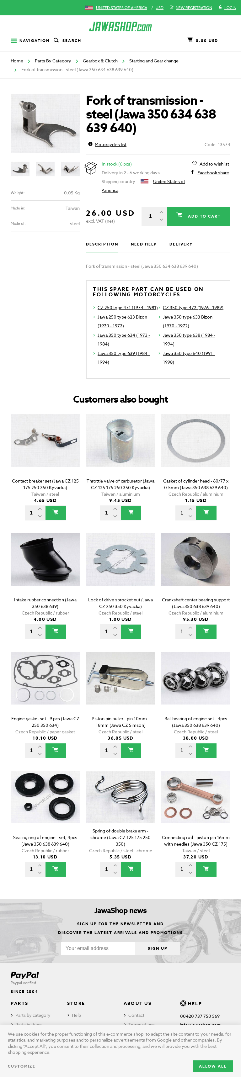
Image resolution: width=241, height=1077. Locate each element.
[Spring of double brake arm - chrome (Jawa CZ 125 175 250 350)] (120, 806)
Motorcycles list (110, 144)
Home (17, 61)
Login (230, 7)
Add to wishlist (214, 164)
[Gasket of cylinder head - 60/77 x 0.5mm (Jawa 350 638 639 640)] (195, 449)
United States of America (121, 7)
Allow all (213, 1066)
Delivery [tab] (180, 244)
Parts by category (33, 1015)
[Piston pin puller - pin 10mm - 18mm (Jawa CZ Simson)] (120, 687)
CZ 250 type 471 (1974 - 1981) (128, 307)
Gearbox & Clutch (100, 61)
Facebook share (213, 173)
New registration (194, 7)
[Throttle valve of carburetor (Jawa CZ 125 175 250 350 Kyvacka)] (120, 449)
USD (159, 7)
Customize (21, 1066)
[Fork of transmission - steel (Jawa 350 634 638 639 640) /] (45, 123)
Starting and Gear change (154, 61)
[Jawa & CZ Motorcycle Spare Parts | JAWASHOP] (120, 26)
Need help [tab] (144, 244)
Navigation (34, 40)
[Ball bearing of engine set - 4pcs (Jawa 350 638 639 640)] (195, 687)
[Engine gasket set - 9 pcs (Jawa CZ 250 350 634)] (45, 687)
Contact (136, 1015)
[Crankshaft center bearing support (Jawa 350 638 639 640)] (195, 568)
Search (71, 40)
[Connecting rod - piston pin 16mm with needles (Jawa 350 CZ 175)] (195, 806)
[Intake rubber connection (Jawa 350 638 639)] (45, 568)
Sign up (157, 948)
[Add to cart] (56, 513)
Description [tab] (102, 244)
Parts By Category (53, 61)
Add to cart (203, 216)
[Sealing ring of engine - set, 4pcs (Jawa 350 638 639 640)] (45, 806)
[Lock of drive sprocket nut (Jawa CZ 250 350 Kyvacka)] (120, 568)
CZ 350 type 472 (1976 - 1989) (193, 307)
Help (76, 1015)
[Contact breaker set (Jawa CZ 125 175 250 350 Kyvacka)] (45, 449)
